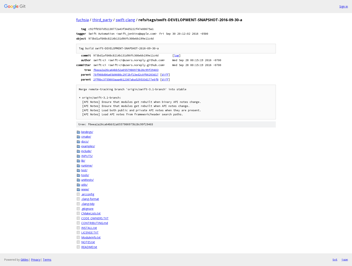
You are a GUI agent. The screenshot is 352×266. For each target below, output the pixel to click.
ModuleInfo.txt (91, 237)
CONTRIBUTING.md (94, 223)
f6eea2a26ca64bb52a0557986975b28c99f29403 (125, 70)
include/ (86, 151)
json (344, 259)
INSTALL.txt (89, 228)
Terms (47, 260)
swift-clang (125, 19)
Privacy (35, 260)
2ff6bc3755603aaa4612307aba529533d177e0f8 (125, 79)
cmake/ (86, 136)
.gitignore (87, 209)
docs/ (85, 141)
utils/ (84, 185)
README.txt (89, 247)
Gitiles (25, 260)
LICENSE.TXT (90, 232)
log (176, 55)
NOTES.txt (88, 242)
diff (165, 74)
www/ (85, 189)
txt (334, 259)
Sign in (343, 6)
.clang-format (90, 199)
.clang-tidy (88, 204)
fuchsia (82, 19)
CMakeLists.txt (91, 213)
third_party (102, 19)
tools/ (85, 175)
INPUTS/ (87, 156)
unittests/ (87, 180)
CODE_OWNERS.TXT (95, 218)
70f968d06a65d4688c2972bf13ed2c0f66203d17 (125, 74)
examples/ (88, 146)
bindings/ (87, 132)
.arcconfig (87, 194)
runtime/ (86, 165)
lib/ (83, 161)
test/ (84, 170)
